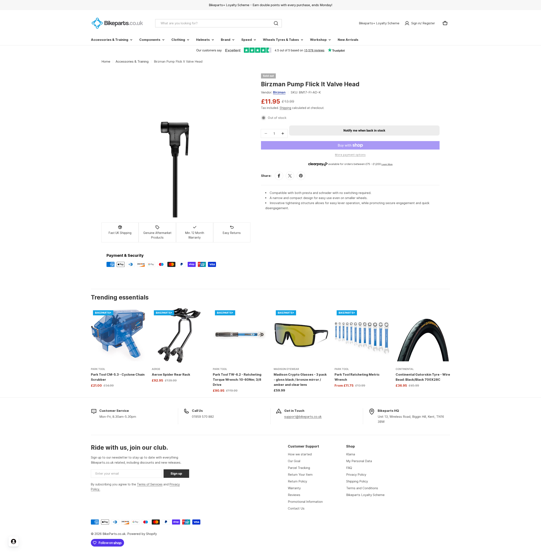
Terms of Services (150, 484)
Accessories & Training (132, 61)
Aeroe (156, 369)
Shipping (285, 108)
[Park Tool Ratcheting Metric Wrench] (362, 335)
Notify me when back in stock (364, 130)
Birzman (279, 92)
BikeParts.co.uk (114, 534)
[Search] (276, 23)
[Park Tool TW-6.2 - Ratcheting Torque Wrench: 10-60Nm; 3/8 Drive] (240, 335)
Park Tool (98, 369)
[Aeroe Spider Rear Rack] (179, 335)
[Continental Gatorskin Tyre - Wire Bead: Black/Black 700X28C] (423, 335)
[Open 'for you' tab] (13, 541)
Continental (405, 369)
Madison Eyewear (286, 369)
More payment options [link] (350, 154)
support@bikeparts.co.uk (303, 417)
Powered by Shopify (142, 534)
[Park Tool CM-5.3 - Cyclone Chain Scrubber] (118, 335)
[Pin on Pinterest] (301, 176)
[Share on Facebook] (279, 176)
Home (105, 61)
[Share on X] (290, 176)
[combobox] (218, 23)
